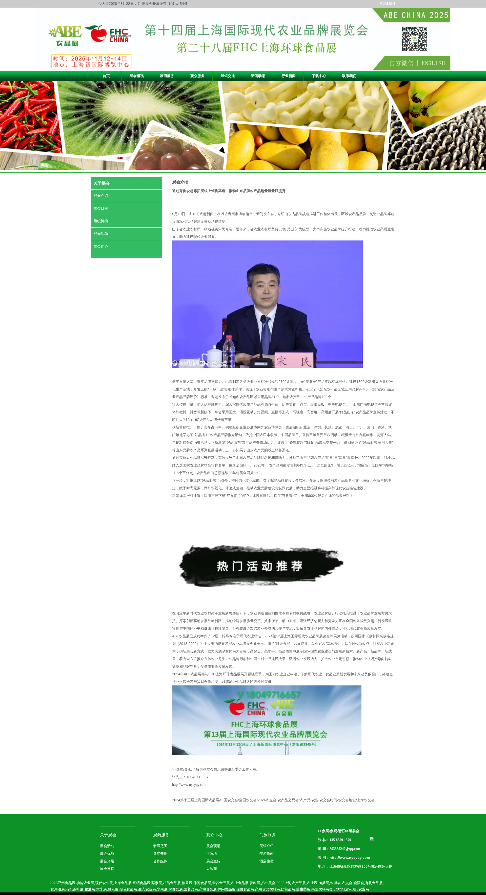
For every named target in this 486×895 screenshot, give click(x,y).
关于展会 (108, 835)
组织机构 (101, 221)
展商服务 (161, 835)
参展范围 (160, 846)
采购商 (211, 869)
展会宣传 (213, 861)
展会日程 (101, 208)
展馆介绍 (266, 846)
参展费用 (160, 853)
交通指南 (266, 853)
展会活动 (101, 234)
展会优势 (101, 246)
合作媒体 (160, 861)
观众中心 (214, 835)
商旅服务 (267, 835)
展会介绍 (101, 196)
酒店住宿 (266, 861)
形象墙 (211, 853)
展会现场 (213, 846)
